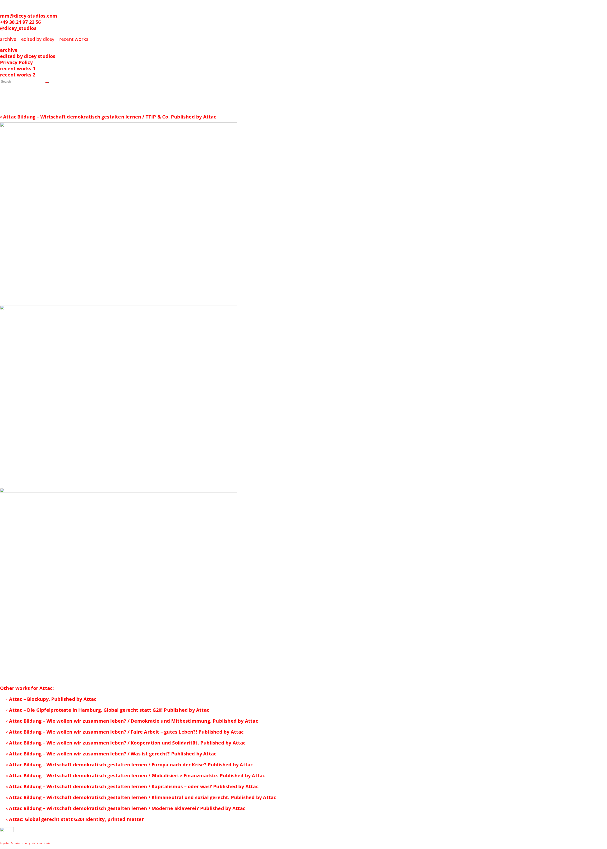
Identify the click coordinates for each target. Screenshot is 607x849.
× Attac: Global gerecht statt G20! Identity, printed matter (75, 819)
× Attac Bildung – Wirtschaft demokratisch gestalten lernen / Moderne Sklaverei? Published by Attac (125, 808)
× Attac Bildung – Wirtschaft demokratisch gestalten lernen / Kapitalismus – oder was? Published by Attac (132, 786)
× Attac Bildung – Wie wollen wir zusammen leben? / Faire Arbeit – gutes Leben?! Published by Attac (125, 732)
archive (9, 50)
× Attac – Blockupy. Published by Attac (51, 699)
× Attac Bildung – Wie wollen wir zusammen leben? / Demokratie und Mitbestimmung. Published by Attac (132, 721)
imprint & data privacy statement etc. (26, 843)
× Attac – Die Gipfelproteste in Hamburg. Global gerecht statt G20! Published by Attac (107, 710)
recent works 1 (17, 68)
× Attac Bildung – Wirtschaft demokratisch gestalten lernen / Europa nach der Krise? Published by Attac (129, 764)
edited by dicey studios (27, 56)
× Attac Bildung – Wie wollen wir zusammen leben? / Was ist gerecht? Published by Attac (111, 753)
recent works (73, 39)
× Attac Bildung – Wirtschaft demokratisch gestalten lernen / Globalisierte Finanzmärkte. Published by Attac (135, 775)
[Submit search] (47, 82)
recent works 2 (17, 74)
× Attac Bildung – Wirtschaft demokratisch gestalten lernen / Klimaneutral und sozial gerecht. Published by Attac (141, 797)
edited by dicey (38, 39)
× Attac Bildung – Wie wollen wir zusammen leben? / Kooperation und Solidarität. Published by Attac (126, 743)
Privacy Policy (16, 62)
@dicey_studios (18, 28)
